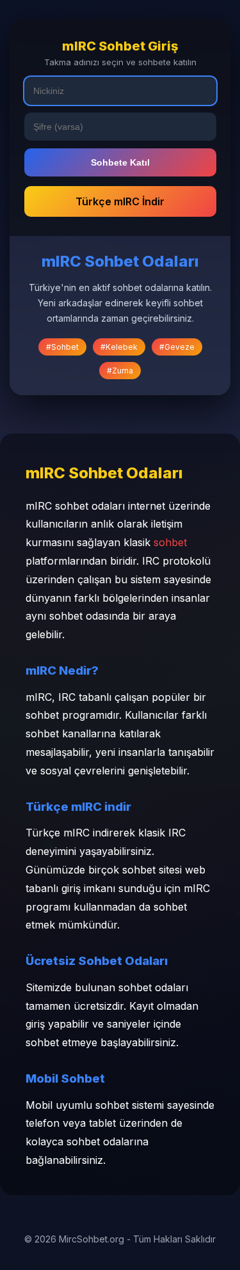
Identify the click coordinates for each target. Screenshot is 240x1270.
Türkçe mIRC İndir (120, 201)
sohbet (170, 542)
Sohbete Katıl (120, 162)
